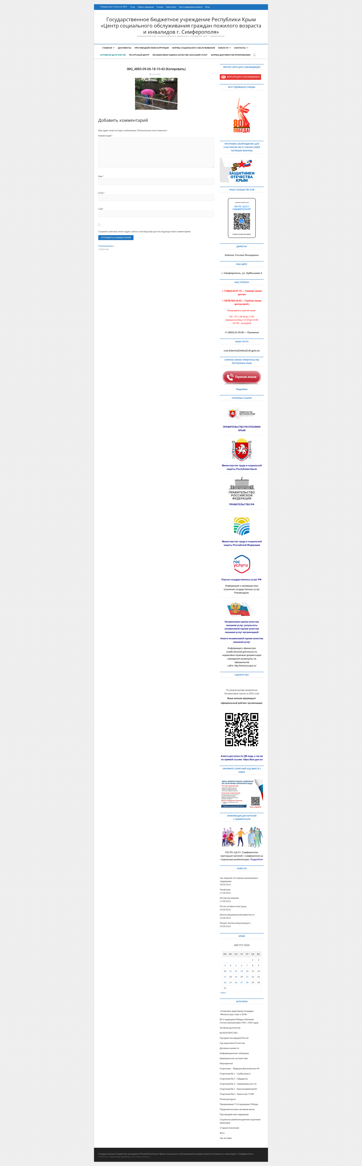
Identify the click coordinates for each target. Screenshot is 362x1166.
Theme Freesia (115, 1157)
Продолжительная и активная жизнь (237, 1109)
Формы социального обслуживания (193, 48)
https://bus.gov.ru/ (253, 759)
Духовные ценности (229, 1048)
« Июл (223, 992)
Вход (207, 7)
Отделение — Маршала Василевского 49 (239, 1068)
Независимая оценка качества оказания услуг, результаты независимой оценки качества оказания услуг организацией (242, 627)
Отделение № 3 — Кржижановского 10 (238, 1083)
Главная (107, 48)
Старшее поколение (229, 1128)
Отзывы (160, 7)
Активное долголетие (113, 55)
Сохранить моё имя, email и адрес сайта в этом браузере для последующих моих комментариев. (144, 231)
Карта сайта (171, 7)
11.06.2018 (155, 74)
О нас (132, 7)
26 (236, 982)
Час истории (226, 1138)
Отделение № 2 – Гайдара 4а (234, 1078)
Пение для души (228, 1099)
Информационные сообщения (234, 1053)
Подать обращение (146, 7)
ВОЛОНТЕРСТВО (229, 1033)
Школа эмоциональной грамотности (237, 914)
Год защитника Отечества (232, 1043)
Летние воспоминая (229, 898)
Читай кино (225, 889)
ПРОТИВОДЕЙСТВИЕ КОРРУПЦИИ (152, 48)
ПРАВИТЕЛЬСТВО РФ (241, 504)
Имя (101, 176)
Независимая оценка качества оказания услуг (180, 55)
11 (230, 971)
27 (241, 982)
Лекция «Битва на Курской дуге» (235, 923)
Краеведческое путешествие (234, 1058)
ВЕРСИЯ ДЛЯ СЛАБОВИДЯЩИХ (243, 76)
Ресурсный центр (139, 55)
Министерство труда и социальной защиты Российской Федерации (242, 543)
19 (236, 976)
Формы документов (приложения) (231, 55)
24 (225, 982)
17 (225, 976)
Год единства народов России (234, 1038)
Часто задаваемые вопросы (190, 7)
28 (247, 982)
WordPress (126, 1157)
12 (236, 971)
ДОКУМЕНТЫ (124, 48)
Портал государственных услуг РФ (241, 579)
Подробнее (242, 389)
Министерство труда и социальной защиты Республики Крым (242, 467)
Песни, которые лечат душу (233, 906)
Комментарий (105, 135)
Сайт (100, 209)
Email (101, 193)
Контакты (240, 48)
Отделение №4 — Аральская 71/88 (237, 1094)
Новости (223, 48)
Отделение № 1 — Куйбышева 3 (235, 1073)
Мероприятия (226, 1063)
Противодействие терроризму (234, 1114)
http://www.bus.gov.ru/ (245, 665)
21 (247, 976)
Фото (222, 1133)
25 (230, 982)
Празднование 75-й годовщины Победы (239, 1104)
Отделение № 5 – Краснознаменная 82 (238, 1089)
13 (241, 971)
